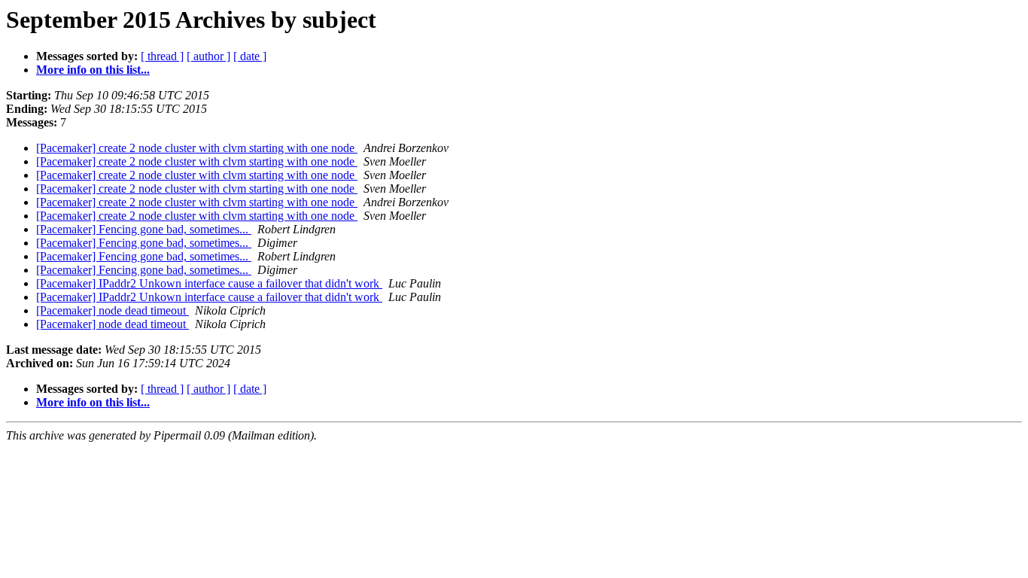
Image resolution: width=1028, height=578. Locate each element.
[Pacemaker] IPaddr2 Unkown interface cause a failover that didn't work (209, 283)
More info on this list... (93, 69)
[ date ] (249, 56)
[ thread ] (162, 56)
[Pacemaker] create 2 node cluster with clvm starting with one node (196, 147)
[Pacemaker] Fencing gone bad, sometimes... (143, 229)
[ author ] (208, 56)
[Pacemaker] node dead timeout (112, 310)
